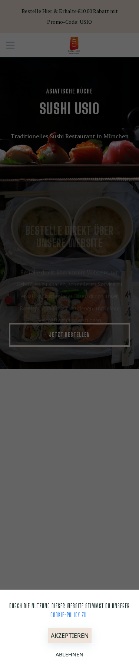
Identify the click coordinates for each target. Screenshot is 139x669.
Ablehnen (69, 654)
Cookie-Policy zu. (69, 614)
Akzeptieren (70, 636)
